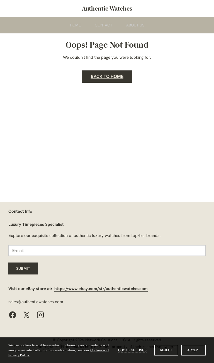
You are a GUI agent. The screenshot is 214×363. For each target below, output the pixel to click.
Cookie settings (132, 350)
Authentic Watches (107, 8)
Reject (166, 350)
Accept (193, 350)
